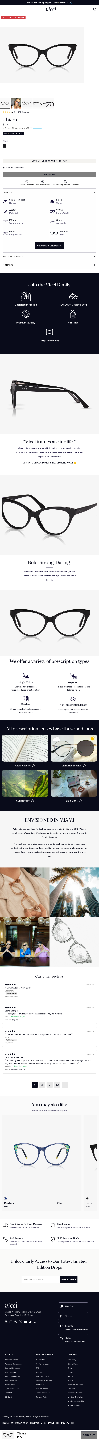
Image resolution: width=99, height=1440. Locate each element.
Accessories (10, 1385)
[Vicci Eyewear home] (49, 9)
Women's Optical (11, 1360)
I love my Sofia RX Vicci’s (15, 1057)
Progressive (9, 1043)
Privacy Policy (41, 1397)
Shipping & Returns (44, 1380)
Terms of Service (43, 1393)
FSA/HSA (8, 1393)
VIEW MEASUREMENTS (49, 246)
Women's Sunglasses (13, 1364)
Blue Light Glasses (12, 1368)
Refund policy (41, 1389)
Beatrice (9, 1203)
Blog (70, 1368)
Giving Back (72, 1364)
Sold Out (49, 174)
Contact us (40, 1360)
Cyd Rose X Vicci (12, 1389)
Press (70, 1372)
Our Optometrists (43, 1376)
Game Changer (11, 1011)
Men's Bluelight (11, 1380)
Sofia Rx (7, 1020)
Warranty (39, 1385)
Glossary (39, 1372)
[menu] (14, 9)
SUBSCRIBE (68, 1279)
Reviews (71, 1389)
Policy (70, 1380)
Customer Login (43, 1364)
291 (57, 1085)
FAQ (37, 1368)
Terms (70, 1376)
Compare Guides (75, 1393)
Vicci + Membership (76, 1401)
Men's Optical (10, 1372)
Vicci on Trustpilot (75, 1397)
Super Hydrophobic (12, 996)
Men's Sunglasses (12, 1376)
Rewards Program (75, 1385)
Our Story (72, 1360)
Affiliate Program (75, 1405)
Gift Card (8, 1397)
